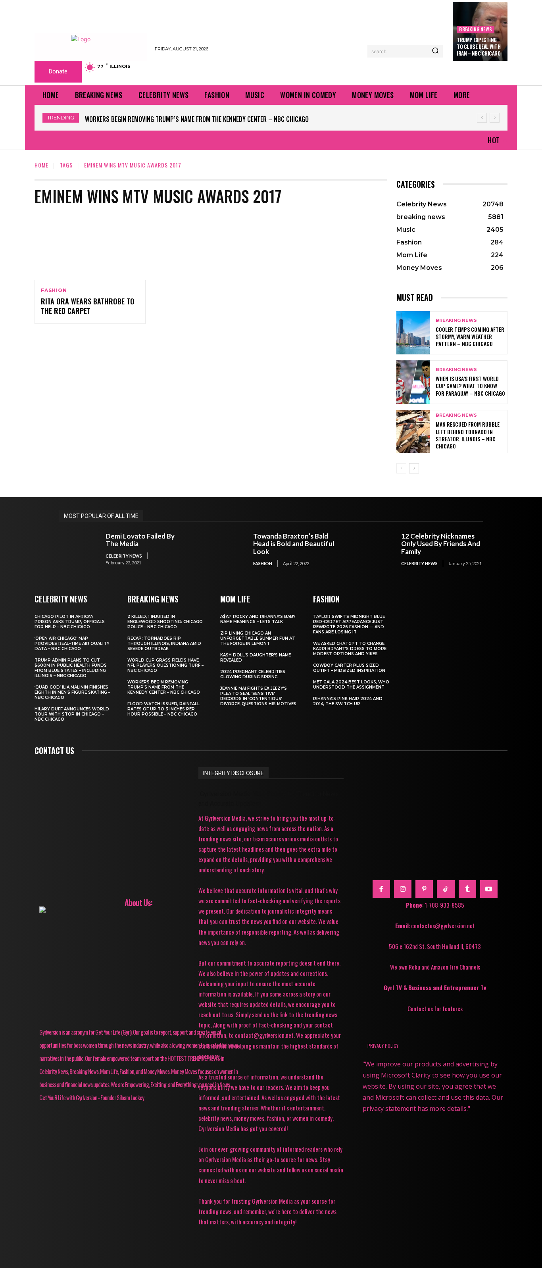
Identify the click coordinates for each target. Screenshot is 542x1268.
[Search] (435, 51)
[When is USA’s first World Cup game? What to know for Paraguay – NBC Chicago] (413, 382)
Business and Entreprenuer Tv (447, 987)
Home (41, 165)
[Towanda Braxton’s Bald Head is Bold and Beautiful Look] (226, 549)
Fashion (54, 290)
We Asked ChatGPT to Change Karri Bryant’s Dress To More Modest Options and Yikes (349, 648)
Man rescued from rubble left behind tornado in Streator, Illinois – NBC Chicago (468, 435)
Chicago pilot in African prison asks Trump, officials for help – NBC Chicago (70, 621)
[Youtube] (489, 889)
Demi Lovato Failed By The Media (140, 540)
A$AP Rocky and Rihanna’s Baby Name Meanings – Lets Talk (258, 619)
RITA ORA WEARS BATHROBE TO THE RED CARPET (88, 306)
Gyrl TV (394, 987)
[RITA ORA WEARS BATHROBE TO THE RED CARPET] (90, 247)
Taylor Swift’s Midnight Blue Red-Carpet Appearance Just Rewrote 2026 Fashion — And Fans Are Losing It (349, 624)
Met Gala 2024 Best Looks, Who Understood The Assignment (351, 684)
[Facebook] (381, 889)
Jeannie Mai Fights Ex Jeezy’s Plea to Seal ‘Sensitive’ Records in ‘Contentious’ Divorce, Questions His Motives (258, 696)
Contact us (54, 750)
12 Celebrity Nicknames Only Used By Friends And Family (440, 544)
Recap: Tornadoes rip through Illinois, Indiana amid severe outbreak (164, 643)
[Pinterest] (424, 889)
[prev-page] (401, 468)
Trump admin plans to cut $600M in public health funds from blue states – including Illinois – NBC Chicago (71, 668)
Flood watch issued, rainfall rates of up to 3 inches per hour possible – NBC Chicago (163, 709)
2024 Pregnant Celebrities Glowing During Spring (252, 674)
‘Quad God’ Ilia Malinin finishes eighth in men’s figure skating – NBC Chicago (72, 692)
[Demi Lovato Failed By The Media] (78, 549)
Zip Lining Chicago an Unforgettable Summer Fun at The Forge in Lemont (257, 638)
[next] (495, 118)
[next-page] (414, 468)
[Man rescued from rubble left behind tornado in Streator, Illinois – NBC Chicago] (413, 431)
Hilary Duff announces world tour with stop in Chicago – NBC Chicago (72, 714)
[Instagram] (402, 889)
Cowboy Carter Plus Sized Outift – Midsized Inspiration (349, 668)
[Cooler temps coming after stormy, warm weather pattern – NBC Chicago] (413, 332)
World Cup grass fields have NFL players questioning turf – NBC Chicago (165, 665)
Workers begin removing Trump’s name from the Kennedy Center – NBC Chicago (197, 119)
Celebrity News (124, 555)
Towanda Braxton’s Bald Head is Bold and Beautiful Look (293, 544)
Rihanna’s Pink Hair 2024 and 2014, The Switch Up (347, 701)
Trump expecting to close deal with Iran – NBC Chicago (478, 46)
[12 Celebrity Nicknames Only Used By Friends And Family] (374, 549)
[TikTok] (445, 889)
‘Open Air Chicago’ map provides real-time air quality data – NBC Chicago (72, 643)
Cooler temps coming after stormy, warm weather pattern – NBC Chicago (470, 336)
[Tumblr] (467, 889)
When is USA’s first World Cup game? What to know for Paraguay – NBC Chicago (470, 385)
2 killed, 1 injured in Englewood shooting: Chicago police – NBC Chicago (165, 621)
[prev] (482, 118)
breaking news (475, 29)
